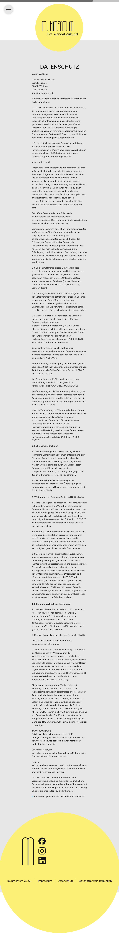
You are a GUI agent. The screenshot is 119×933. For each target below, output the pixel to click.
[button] (8, 9)
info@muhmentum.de (43, 93)
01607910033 (39, 89)
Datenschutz (65, 881)
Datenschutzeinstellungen (95, 881)
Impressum (45, 881)
